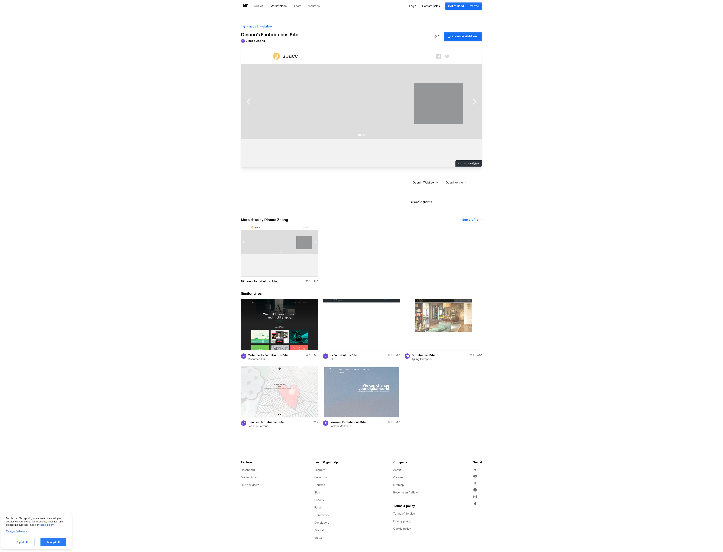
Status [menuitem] (318, 537)
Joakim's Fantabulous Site (348, 422)
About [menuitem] (397, 469)
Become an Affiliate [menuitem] (405, 492)
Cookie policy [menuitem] (402, 528)
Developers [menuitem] (321, 522)
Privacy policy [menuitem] (402, 521)
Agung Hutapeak (421, 359)
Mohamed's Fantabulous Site (268, 355)
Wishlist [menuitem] (319, 530)
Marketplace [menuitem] (249, 477)
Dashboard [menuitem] (248, 469)
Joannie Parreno (258, 426)
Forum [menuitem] (318, 507)
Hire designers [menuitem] (250, 485)
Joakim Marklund (340, 426)
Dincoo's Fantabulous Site (259, 281)
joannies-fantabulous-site (266, 422)
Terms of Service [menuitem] (404, 513)
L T (332, 359)
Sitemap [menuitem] (398, 485)
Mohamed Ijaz (256, 359)
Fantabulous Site (423, 355)
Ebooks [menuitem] (319, 500)
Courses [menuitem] (319, 485)
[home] (245, 6)
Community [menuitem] (321, 515)
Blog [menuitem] (317, 492)
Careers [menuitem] (398, 477)
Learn (297, 6)
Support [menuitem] (319, 469)
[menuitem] (475, 469)
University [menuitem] (320, 477)
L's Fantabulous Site (343, 355)
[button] (259, 6)
